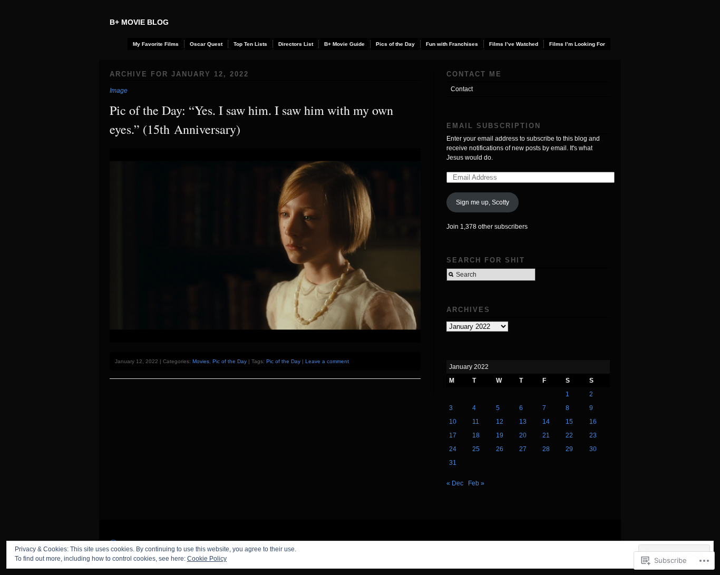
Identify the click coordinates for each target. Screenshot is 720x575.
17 (452, 435)
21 (546, 435)
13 (523, 421)
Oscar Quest (206, 44)
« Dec (454, 483)
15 (569, 421)
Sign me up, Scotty (482, 202)
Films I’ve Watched (513, 44)
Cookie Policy (207, 558)
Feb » (476, 483)
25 (476, 449)
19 (499, 435)
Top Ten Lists (250, 44)
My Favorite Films (156, 44)
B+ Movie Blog (139, 22)
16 (593, 421)
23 (593, 435)
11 (475, 421)
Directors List (295, 44)
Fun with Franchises (452, 44)
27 (523, 449)
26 (499, 449)
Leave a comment (327, 361)
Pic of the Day (229, 361)
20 (523, 435)
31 (452, 462)
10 (452, 421)
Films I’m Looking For (577, 44)
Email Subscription (493, 126)
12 (499, 421)
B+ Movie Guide (344, 44)
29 (569, 449)
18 (476, 435)
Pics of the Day (395, 44)
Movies (200, 361)
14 (546, 421)
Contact (462, 89)
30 (593, 449)
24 (452, 449)
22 (569, 435)
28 (546, 449)
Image (119, 90)
